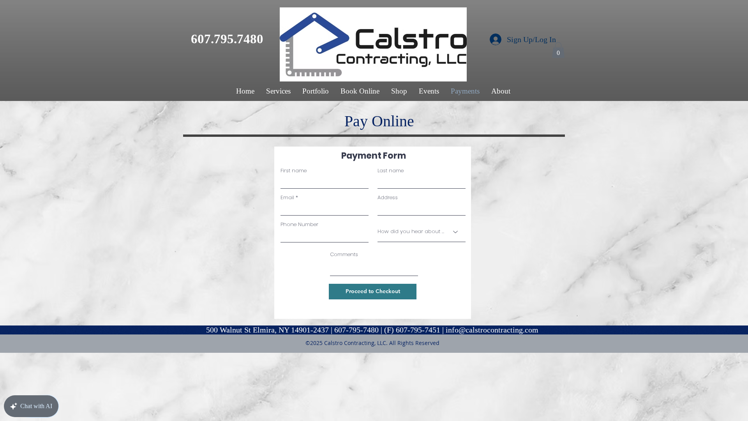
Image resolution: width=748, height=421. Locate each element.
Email (287, 197)
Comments (344, 254)
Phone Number (299, 224)
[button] (558, 50)
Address (388, 197)
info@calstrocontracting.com (492, 329)
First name (293, 170)
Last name (391, 170)
